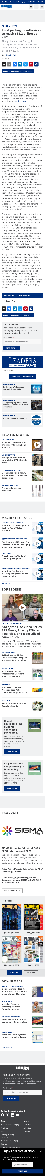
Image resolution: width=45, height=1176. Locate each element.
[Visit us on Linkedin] (12, 1115)
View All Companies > (22, 376)
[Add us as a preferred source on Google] (36, 64)
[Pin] (31, 64)
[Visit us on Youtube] (17, 1115)
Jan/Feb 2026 (33, 965)
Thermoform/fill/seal (11, 470)
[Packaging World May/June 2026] (33, 917)
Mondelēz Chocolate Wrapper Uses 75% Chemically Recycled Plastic (15, 690)
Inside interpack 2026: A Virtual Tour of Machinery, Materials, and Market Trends (14, 991)
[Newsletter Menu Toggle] (31, 6)
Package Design (8, 653)
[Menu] (42, 6)
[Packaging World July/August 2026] (11, 917)
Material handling (10, 485)
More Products (12, 890)
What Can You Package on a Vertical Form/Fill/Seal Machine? (15, 528)
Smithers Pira (9, 301)
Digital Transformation (12, 986)
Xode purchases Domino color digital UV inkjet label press (15, 460)
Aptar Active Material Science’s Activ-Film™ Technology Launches (22, 870)
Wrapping (6, 685)
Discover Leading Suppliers (15, 418)
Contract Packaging (11, 1017)
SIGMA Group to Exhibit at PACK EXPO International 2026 (21, 849)
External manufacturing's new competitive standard (14, 1020)
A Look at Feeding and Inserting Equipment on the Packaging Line (15, 573)
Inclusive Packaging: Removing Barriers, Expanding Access (11, 1006)
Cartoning (6, 553)
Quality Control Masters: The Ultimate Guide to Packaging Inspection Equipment (16, 544)
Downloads (7, 1002)
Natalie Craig (11, 55)
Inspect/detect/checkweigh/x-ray (15, 539)
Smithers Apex (20, 101)
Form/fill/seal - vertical (12, 523)
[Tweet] (25, 64)
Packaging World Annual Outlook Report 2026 (13, 388)
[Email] (9, 64)
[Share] (15, 64)
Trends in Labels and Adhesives (11, 489)
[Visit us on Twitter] (7, 1115)
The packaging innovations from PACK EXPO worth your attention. (15, 405)
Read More (12, 751)
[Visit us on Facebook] (2, 1115)
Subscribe (14, 972)
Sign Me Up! (11, 348)
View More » (7, 584)
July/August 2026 (11, 933)
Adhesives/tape (10, 26)
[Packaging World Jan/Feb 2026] (33, 949)
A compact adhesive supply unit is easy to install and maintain (15, 445)
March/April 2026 (11, 965)
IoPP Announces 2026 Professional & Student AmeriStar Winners (13, 674)
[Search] (36, 6)
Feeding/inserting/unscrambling (16, 569)
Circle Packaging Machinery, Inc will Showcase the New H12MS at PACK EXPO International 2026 (21, 880)
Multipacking (8, 1032)
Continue (22, 1171)
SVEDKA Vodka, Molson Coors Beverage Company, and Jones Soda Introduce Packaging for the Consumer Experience (16, 658)
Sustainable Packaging (12, 624)
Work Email (8, 337)
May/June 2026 (33, 933)
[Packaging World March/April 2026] (11, 949)
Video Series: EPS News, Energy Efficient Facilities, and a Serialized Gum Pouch (22, 632)
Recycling (6, 701)
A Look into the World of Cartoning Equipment (14, 557)
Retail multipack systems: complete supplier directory (15, 1035)
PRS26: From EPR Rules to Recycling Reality (14, 704)
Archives (31, 972)
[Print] (4, 64)
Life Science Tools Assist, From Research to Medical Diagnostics (14, 475)
